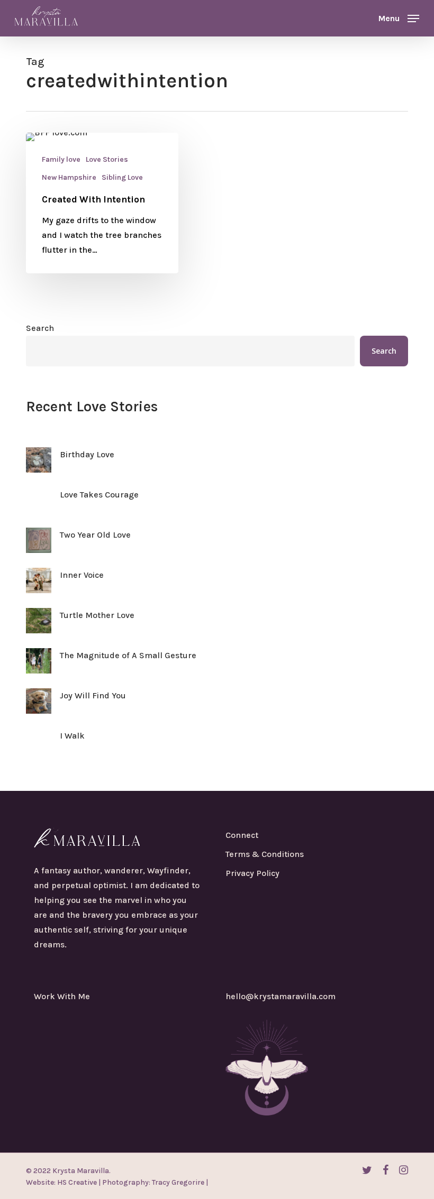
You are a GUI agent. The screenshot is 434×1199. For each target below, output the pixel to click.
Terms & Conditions (264, 854)
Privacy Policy (252, 873)
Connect (241, 835)
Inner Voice (82, 575)
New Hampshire (69, 177)
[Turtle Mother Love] (38, 627)
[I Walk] (38, 747)
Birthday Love (87, 454)
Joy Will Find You (93, 695)
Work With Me (62, 996)
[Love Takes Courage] (38, 506)
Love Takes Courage (99, 495)
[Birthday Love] (38, 466)
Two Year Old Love (95, 535)
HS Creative (76, 1182)
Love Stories (107, 159)
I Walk (72, 736)
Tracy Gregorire (177, 1182)
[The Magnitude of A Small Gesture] (38, 667)
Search (40, 328)
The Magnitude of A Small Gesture (128, 655)
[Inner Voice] (38, 587)
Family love (61, 159)
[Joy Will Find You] (38, 707)
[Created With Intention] (102, 203)
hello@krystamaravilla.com (280, 996)
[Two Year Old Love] (38, 547)
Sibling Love (122, 177)
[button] (398, 17)
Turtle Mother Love (97, 615)
